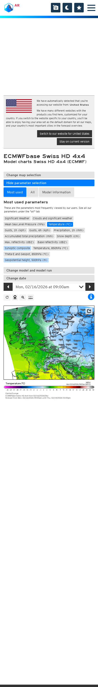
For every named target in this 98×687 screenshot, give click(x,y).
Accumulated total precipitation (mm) (29, 236)
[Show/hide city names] (30, 297)
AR (17, 5)
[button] (89, 311)
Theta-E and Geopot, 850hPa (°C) (27, 254)
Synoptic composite (17, 248)
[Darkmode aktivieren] (67, 7)
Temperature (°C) (60, 224)
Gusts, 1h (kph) (15, 230)
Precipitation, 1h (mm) (69, 230)
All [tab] (32, 192)
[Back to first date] (7, 297)
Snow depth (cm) (68, 236)
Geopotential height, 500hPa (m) (26, 260)
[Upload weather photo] (55, 7)
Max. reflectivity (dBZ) (19, 242)
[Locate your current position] (15, 297)
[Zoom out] (22, 297)
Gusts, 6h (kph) (39, 230)
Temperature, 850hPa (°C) (50, 248)
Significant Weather (17, 218)
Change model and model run (29, 270)
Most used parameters (26, 202)
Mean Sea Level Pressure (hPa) (25, 224)
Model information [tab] (56, 192)
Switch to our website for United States (64, 133)
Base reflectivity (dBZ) (52, 242)
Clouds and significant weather (52, 218)
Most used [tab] (15, 192)
